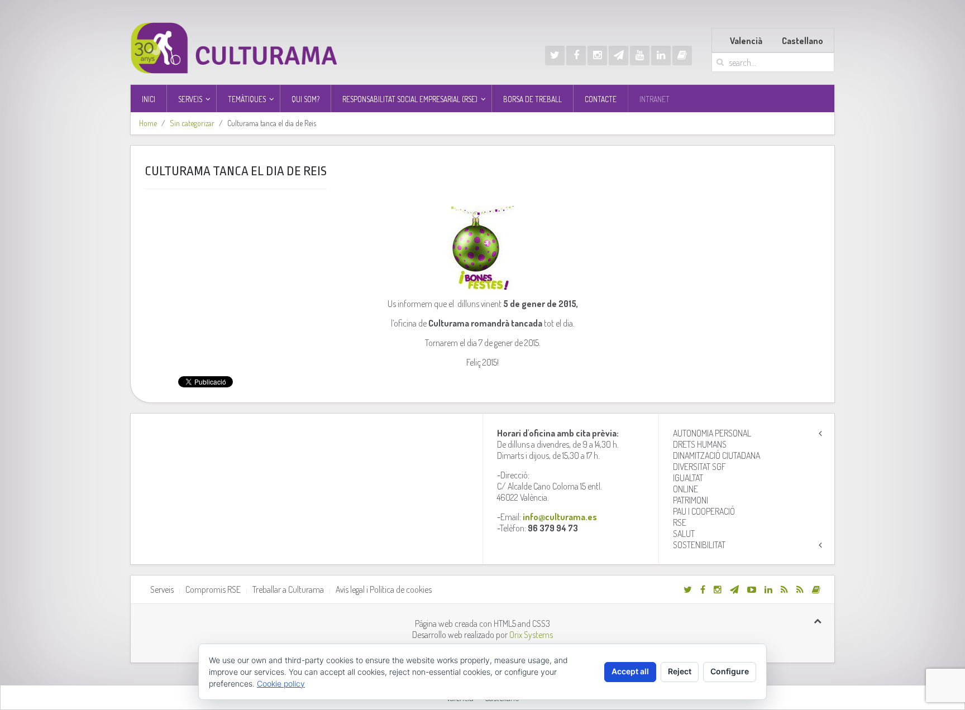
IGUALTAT (688, 477)
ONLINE (685, 489)
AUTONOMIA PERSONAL (712, 433)
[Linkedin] (661, 55)
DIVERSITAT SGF (699, 466)
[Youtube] (639, 55)
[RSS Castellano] (800, 589)
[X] (555, 55)
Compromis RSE (213, 589)
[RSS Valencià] (784, 589)
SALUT (684, 533)
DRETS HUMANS (700, 444)
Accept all (630, 671)
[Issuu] (682, 55)
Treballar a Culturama (288, 589)
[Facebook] (576, 55)
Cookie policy (281, 683)
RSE (679, 522)
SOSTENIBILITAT (699, 544)
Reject (679, 671)
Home (148, 123)
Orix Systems (531, 634)
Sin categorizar (192, 123)
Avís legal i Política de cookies (384, 589)
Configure (729, 671)
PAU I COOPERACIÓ (704, 511)
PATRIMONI (690, 500)
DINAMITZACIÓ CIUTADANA (716, 455)
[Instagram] (597, 55)
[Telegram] (618, 55)
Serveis (162, 589)
